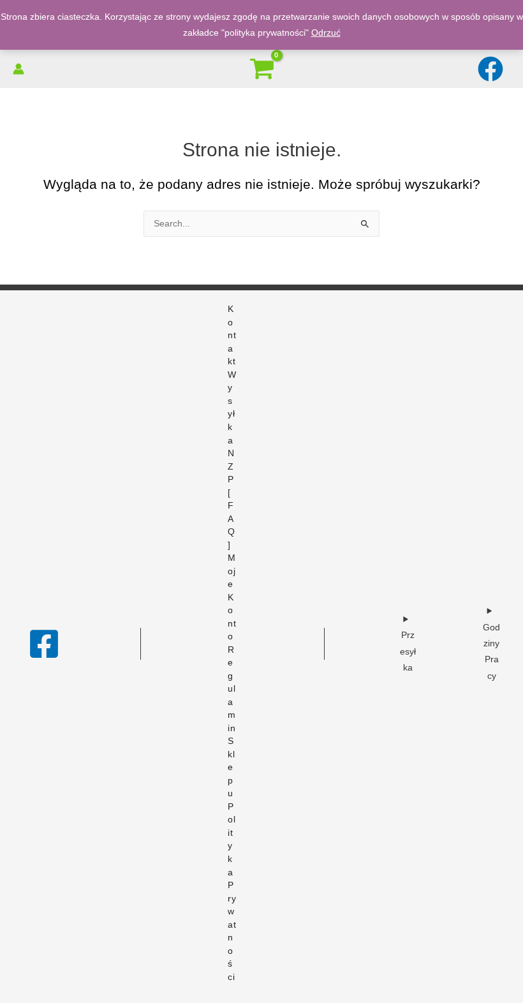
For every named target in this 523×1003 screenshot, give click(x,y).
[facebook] (492, 69)
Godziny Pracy (491, 652)
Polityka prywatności (232, 892)
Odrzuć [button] (326, 33)
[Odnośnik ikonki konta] (18, 69)
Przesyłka (408, 651)
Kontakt (232, 335)
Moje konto (232, 597)
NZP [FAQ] (231, 499)
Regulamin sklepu (232, 722)
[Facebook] (44, 643)
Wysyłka (232, 407)
